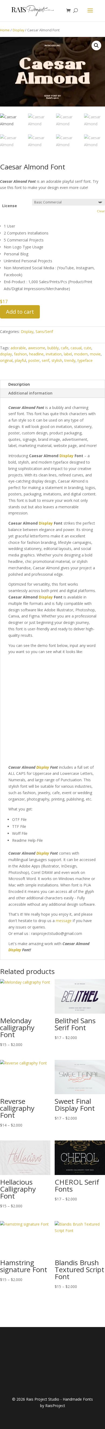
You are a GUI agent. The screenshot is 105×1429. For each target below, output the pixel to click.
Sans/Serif (44, 331)
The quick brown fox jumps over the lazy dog (44, 695)
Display (18, 30)
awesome (36, 347)
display (6, 354)
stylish (56, 360)
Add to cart (20, 311)
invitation (54, 354)
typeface (85, 360)
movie (95, 354)
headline (36, 354)
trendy (69, 360)
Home (5, 30)
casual (76, 347)
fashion (20, 354)
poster (34, 360)
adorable (18, 347)
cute (87, 347)
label (68, 354)
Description (19, 384)
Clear (101, 211)
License (9, 205)
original (6, 360)
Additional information (30, 393)
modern (81, 354)
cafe (64, 347)
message (64, 920)
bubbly (53, 347)
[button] (96, 45)
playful (20, 360)
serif (45, 360)
